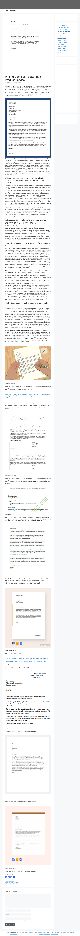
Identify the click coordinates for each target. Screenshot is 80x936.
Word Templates (62, 53)
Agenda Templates (62, 25)
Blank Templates (62, 33)
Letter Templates (62, 44)
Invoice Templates (62, 42)
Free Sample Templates (27, 932)
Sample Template (55, 932)
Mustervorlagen (54, 934)
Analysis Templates (62, 29)
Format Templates (62, 40)
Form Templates (62, 38)
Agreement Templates (63, 27)
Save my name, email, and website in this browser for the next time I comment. (26, 921)
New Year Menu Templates (12, 882)
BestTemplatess (11, 11)
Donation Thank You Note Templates (14, 883)
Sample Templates (10, 881)
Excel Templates (62, 36)
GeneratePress (13, 934)
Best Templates (46, 932)
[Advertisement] (66, 89)
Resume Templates (62, 48)
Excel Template (63, 932)
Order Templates (62, 46)
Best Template (70, 932)
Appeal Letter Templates (64, 31)
